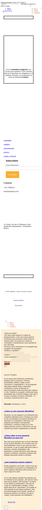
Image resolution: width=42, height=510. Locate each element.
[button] (11, 502)
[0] (41, 7)
